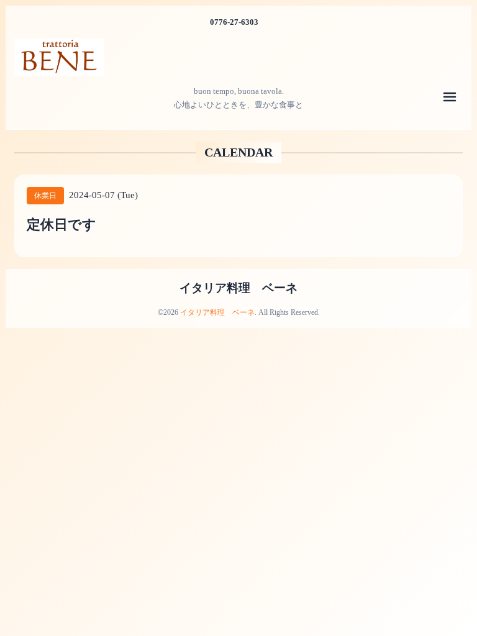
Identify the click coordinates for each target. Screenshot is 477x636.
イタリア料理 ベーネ (238, 287)
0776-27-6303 (234, 22)
